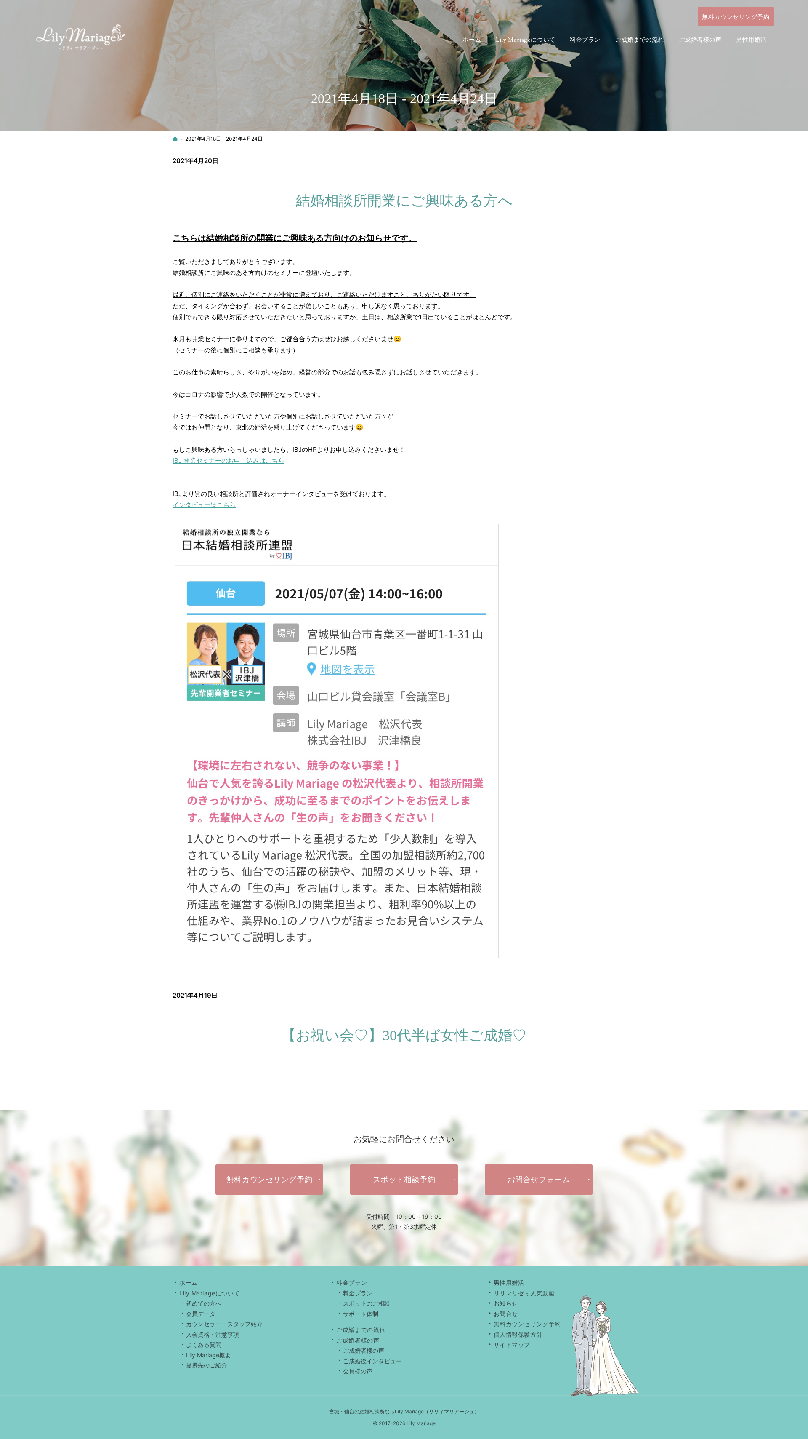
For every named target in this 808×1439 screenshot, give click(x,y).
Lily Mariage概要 (208, 1355)
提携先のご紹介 (206, 1365)
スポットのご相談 (366, 1303)
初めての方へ (203, 1303)
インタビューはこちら (204, 505)
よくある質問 (203, 1344)
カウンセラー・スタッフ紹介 (224, 1323)
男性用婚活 (509, 1282)
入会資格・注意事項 (212, 1334)
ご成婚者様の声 (363, 1350)
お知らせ (506, 1303)
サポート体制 (360, 1313)
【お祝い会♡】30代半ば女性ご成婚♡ (404, 1035)
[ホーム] (175, 139)
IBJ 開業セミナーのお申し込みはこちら (228, 461)
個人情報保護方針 (518, 1334)
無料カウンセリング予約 (527, 1323)
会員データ (200, 1313)
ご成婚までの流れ (360, 1329)
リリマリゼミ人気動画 (524, 1293)
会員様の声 (357, 1371)
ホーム (188, 1282)
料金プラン (357, 1293)
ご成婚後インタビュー (372, 1360)
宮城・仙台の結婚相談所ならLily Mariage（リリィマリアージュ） (404, 1411)
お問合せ (506, 1313)
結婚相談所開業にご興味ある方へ (404, 200)
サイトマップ (512, 1344)
